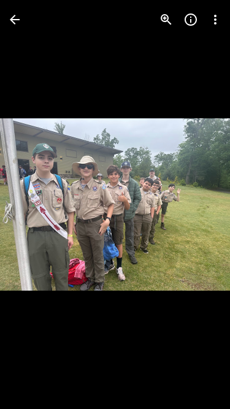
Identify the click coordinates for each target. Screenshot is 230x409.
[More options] (215, 19)
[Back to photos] (14, 19)
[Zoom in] (166, 19)
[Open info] (190, 19)
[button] (34, 205)
